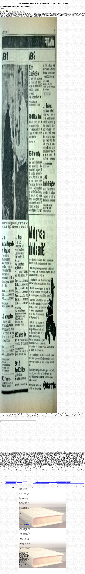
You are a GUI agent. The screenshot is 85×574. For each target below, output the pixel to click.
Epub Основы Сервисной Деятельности (14, 482)
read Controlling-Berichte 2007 (11, 481)
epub (7, 480)
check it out (25, 481)
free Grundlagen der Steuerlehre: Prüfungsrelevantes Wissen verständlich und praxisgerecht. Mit (53, 482)
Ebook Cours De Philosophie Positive (43, 480)
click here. (27, 524)
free (37, 481)
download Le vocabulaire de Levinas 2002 (41, 483)
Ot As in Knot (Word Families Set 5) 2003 (63, 481)
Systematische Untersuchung (10, 483)
